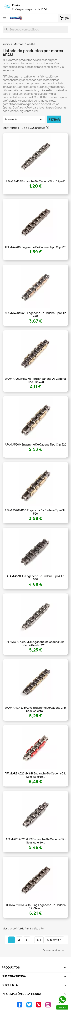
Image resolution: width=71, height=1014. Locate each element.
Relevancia (23, 119)
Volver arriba (54, 950)
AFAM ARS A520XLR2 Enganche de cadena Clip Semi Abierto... (35, 841)
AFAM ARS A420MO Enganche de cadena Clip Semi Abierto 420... (35, 643)
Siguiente (54, 939)
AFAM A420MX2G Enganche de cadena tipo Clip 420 (35, 314)
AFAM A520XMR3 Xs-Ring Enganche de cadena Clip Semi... (36, 906)
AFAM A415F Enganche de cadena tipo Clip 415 (35, 181)
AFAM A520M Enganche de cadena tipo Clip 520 (35, 444)
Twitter (29, 1004)
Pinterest (38, 1004)
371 (39, 939)
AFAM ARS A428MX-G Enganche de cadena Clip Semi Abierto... (35, 709)
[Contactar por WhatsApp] (62, 999)
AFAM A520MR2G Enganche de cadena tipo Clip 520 (35, 512)
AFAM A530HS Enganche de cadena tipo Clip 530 (35, 577)
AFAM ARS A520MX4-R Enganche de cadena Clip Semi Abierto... (36, 775)
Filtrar (54, 119)
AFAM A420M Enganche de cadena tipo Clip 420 (35, 247)
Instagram (48, 1004)
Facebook (19, 1004)
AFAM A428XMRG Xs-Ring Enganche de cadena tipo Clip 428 (35, 380)
